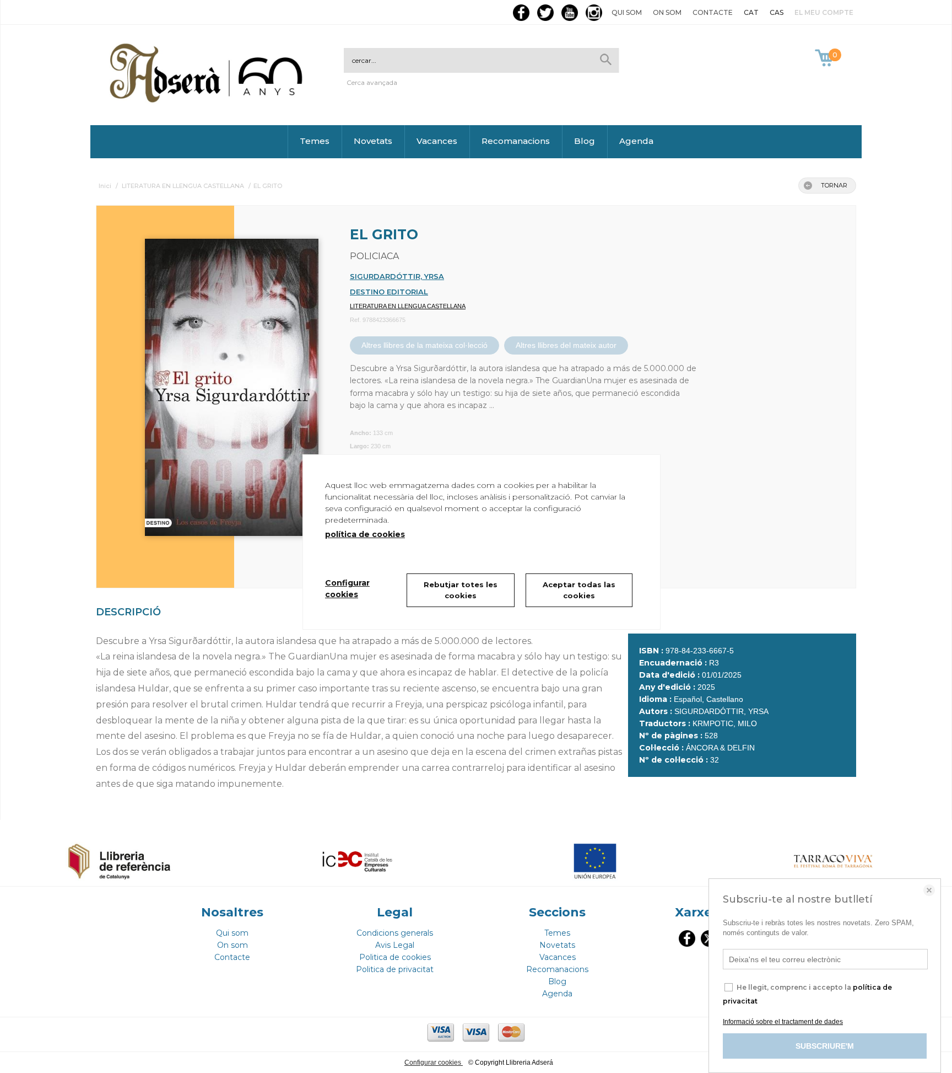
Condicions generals (394, 933)
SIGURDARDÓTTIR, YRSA (397, 276)
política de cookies (365, 534)
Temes (314, 141)
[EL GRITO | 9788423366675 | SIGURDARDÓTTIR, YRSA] (217, 382)
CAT (751, 12)
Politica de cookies (395, 957)
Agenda (636, 141)
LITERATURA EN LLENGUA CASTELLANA (408, 306)
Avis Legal (394, 945)
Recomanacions (516, 141)
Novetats (373, 141)
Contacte (713, 12)
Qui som (627, 12)
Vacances (436, 141)
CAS (776, 12)
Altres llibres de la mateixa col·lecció (424, 345)
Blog (584, 141)
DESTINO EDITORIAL (389, 291)
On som (667, 12)
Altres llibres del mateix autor (566, 345)
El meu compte (823, 12)
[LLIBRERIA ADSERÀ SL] (208, 100)
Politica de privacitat (395, 969)
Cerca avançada (372, 82)
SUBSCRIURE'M (825, 1046)
